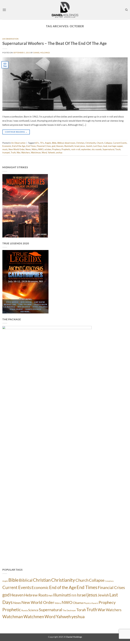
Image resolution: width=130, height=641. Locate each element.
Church (100, 143)
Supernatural (108, 149)
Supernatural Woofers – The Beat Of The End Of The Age (54, 43)
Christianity (90, 143)
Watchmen (33, 616)
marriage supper (115, 146)
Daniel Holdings (41, 53)
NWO (40, 149)
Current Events (120, 143)
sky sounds (97, 149)
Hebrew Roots (36, 595)
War (18, 152)
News (28, 149)
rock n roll (75, 149)
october (47, 149)
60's (37, 143)
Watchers (25, 152)
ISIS (73, 595)
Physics (87, 603)
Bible (54, 143)
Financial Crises (44, 146)
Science (33, 610)
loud (105, 146)
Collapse (108, 143)
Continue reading (16, 132)
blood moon (70, 143)
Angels (48, 143)
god (53, 146)
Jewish (89, 146)
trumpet (6, 152)
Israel (76, 146)
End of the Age (18, 146)
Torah (117, 149)
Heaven (59, 146)
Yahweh (51, 152)
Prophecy (56, 149)
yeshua (59, 152)
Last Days (97, 146)
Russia (24, 610)
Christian (80, 143)
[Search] (126, 10)
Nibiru (34, 149)
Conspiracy (109, 581)
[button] (4, 10)
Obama (78, 603)
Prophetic (66, 149)
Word (44, 152)
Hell (50, 595)
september (86, 149)
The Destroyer (69, 610)
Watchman (36, 152)
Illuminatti (68, 146)
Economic (6, 146)
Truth (13, 152)
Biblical (60, 143)
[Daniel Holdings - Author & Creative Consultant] (65, 10)
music (5, 149)
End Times (31, 146)
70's (42, 143)
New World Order (17, 149)
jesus (82, 146)
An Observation (10, 39)
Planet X (94, 603)
